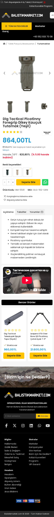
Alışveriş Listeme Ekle (17, 200)
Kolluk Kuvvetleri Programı (40, 6)
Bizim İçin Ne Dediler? (40, 454)
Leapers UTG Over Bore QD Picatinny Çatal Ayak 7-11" (39, 336)
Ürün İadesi (10, 488)
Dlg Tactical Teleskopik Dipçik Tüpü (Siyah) (12, 336)
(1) (21, 132)
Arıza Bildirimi (11, 491)
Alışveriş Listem (12, 481)
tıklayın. (6, 150)
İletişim (8, 464)
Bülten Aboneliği (12, 484)
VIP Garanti (34, 464)
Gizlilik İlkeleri (10, 447)
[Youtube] (48, 426)
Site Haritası (35, 450)
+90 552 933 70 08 (42, 36)
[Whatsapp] (45, 182)
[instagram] (23, 426)
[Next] (48, 73)
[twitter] (14, 426)
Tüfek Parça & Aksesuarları (21, 43)
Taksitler (21, 212)
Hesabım (9, 474)
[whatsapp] (39, 426)
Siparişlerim (10, 477)
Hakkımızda (10, 443)
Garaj (5, 31)
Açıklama (8, 212)
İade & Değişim (12, 450)
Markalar (40, 26)
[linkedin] (31, 426)
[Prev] (5, 73)
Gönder (44, 416)
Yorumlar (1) (36, 212)
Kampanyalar (36, 447)
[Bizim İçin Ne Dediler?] (27, 377)
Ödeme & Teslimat (14, 454)
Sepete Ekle (28, 182)
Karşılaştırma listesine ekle (20, 196)
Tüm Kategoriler (17, 26)
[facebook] (6, 426)
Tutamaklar (43, 43)
